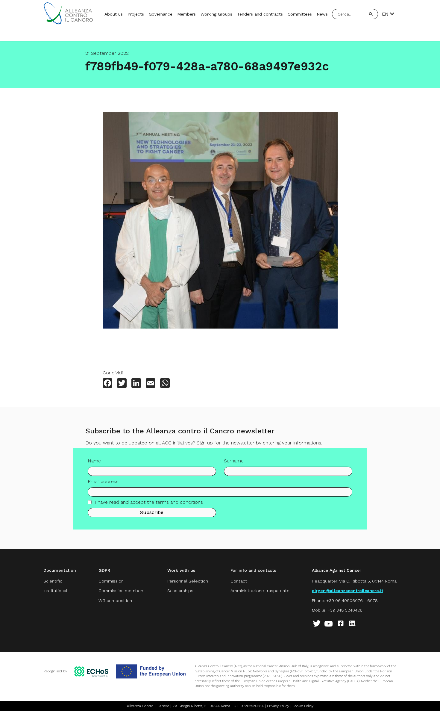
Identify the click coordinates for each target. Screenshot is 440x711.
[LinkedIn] (136, 383)
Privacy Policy (278, 706)
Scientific (52, 581)
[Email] (150, 383)
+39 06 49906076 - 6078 (352, 600)
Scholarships (180, 590)
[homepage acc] (68, 23)
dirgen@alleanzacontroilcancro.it (347, 590)
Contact (238, 581)
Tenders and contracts (260, 14)
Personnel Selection (187, 581)
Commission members (121, 590)
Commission (111, 581)
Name (94, 461)
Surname (234, 461)
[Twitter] (122, 383)
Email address (103, 481)
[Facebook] (107, 383)
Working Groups (216, 14)
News (322, 14)
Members (186, 14)
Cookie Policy (302, 706)
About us (113, 14)
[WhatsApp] (165, 383)
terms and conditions (179, 502)
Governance (160, 14)
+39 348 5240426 (344, 610)
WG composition (115, 600)
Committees (300, 14)
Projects (136, 14)
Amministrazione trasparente (259, 590)
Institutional (55, 590)
